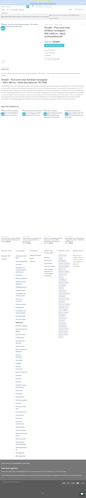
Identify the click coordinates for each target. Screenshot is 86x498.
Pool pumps (19, 390)
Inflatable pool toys (21, 287)
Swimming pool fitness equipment (21, 443)
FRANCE (61, 288)
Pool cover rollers (21, 319)
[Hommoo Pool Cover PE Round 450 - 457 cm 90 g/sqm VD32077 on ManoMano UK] (32, 172)
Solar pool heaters (21, 430)
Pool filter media (20, 334)
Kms (67, 307)
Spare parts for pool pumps (21, 434)
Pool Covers (58, 24)
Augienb (61, 263)
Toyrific (66, 328)
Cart (7, 9)
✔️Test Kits (59, 15)
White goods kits (20, 456)
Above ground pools (21, 261)
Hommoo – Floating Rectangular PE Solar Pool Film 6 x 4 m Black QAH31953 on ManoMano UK (53, 240)
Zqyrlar (61, 337)
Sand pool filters (20, 427)
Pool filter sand (20, 337)
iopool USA (61, 301)
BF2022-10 (62, 269)
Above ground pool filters (21, 257)
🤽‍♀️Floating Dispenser (7, 16)
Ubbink (60, 331)
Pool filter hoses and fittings (21, 330)
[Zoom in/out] (6, 488)
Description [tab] (5, 69)
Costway (61, 277)
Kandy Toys (62, 304)
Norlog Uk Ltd (62, 318)
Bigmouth (61, 271)
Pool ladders (19, 360)
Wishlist (21, 9)
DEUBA (66, 282)
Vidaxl (65, 331)
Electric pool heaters (21, 278)
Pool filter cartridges (21, 326)
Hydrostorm (62, 299)
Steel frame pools (21, 439)
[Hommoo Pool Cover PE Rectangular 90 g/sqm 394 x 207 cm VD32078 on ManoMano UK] (75, 172)
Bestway (67, 266)
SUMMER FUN (62, 326)
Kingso (68, 304)
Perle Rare (61, 320)
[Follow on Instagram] (80, 2)
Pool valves (19, 418)
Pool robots (19, 393)
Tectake (48, 55)
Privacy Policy (48, 263)
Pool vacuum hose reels (21, 407)
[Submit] (27, 6)
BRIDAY (67, 271)
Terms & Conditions (50, 266)
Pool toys (18, 403)
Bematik (61, 266)
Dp (60, 285)
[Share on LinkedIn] (58, 59)
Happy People (62, 290)
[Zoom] (3, 61)
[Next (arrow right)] (6, 495)
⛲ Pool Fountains (44, 16)
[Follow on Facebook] (79, 2)
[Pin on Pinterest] (54, 59)
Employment (48, 260)
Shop (3, 9)
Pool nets (18, 382)
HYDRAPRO (62, 296)
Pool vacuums (20, 415)
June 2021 (4, 259)
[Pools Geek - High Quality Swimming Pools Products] (43, 9)
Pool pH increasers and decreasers (21, 386)
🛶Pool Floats (35, 16)
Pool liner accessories (19, 368)
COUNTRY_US (62, 280)
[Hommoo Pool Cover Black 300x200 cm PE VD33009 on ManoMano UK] (11, 172)
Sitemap (32, 261)
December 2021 (5, 256)
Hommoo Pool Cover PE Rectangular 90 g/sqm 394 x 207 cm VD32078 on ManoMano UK (74, 240)
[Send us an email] (83, 2)
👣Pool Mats (75, 15)
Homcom (61, 293)
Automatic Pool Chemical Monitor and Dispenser (21, 270)
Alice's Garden (62, 255)
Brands (32, 258)
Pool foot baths (20, 346)
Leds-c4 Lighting (63, 309)
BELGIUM (67, 263)
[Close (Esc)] (1, 488)
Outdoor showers (21, 304)
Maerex (61, 312)
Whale (60, 334)
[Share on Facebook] (45, 59)
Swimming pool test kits (21, 448)
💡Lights (69, 15)
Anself (60, 258)
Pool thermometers (21, 400)
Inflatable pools (20, 290)
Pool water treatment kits (20, 423)
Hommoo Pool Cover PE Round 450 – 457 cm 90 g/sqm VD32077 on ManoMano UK (32, 240)
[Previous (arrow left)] (1, 495)
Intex (68, 299)
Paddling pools (20, 307)
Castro (65, 274)
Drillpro (64, 285)
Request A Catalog (35, 255)
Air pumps (19, 264)
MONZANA (62, 315)
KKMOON (61, 307)
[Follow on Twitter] (82, 2)
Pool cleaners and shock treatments (21, 312)
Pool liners (19, 375)
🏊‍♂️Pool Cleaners (17, 16)
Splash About (62, 323)
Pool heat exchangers (19, 356)
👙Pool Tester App (54, 18)
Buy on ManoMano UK (54, 45)
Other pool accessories (19, 300)
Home (46, 24)
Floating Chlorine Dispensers (21, 283)
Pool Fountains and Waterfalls (21, 350)
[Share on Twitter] (48, 59)
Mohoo (66, 312)
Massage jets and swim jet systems (21, 294)
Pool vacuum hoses (21, 412)
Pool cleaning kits (21, 316)
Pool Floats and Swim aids (20, 342)
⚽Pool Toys (52, 15)
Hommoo (67, 293)
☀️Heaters (64, 15)
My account (14, 9)
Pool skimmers (20, 397)
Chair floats (19, 275)
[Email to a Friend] (51, 59)
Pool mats (18, 378)
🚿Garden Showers (27, 16)
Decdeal (61, 282)
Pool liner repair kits (21, 372)
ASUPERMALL (62, 261)
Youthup (66, 334)
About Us (4, 13)
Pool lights (19, 363)
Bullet (60, 274)
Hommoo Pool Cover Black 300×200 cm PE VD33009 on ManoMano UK (10, 239)
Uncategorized (20, 453)
